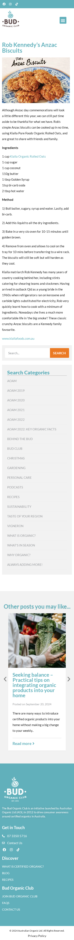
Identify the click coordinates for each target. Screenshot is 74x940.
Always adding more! (25, 564)
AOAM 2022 (16, 419)
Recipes (13, 497)
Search (59, 353)
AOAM (12, 381)
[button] (63, 20)
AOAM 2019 (16, 390)
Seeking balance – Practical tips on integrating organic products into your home (34, 685)
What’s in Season (21, 545)
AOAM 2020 (16, 400)
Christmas (16, 458)
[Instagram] (10, 4)
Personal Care (19, 477)
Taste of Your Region (25, 516)
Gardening (16, 468)
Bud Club (14, 448)
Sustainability (19, 506)
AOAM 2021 (16, 410)
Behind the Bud (20, 439)
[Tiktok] (17, 4)
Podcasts (15, 487)
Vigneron (15, 526)
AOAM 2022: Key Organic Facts (31, 429)
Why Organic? (18, 555)
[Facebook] (4, 4)
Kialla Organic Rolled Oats (28, 156)
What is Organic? (21, 535)
